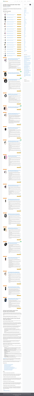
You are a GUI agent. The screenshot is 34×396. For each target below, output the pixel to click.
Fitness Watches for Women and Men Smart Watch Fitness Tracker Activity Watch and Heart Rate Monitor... (14, 107)
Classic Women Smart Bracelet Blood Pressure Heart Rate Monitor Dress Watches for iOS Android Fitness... (14, 170)
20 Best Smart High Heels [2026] (6, 390)
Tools (24, 48)
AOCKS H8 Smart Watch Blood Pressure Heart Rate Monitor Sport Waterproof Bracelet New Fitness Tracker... (14, 141)
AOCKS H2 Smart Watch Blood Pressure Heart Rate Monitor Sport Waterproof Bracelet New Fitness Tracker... (14, 185)
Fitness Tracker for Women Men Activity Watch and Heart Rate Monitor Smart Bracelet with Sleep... (14, 156)
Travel (24, 49)
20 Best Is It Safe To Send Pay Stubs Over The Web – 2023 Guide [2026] (27, 61)
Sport (24, 44)
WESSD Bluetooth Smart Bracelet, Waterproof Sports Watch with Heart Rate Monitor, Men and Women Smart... (14, 214)
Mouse (24, 39)
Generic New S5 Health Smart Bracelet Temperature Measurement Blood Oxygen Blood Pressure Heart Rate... (14, 287)
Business (25, 14)
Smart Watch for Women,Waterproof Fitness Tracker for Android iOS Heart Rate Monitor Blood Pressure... (14, 113)
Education (25, 21)
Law (24, 37)
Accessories (25, 9)
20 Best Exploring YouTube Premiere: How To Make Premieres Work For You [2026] (27, 73)
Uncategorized (25, 50)
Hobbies (25, 33)
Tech (24, 45)
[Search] (30, 4)
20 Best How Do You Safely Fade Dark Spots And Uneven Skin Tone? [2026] (27, 56)
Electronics (25, 22)
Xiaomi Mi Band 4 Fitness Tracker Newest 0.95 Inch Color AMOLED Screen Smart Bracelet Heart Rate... (14, 94)
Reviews (25, 42)
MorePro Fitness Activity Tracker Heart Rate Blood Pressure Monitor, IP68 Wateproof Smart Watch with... (14, 73)
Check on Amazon (19, 19)
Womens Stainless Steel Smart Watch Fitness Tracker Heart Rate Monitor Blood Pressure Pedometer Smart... (14, 199)
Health (24, 32)
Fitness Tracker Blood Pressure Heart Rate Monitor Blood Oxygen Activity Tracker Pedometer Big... (14, 79)
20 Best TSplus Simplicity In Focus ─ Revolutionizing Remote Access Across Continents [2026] (27, 71)
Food (24, 26)
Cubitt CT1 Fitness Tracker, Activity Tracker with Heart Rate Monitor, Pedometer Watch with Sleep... (14, 257)
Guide (24, 31)
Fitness (24, 25)
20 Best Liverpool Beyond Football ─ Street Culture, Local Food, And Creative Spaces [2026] (27, 59)
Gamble (25, 28)
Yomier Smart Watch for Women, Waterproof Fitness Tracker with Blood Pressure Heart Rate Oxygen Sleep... (14, 272)
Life (24, 38)
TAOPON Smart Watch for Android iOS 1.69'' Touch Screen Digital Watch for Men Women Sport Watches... (14, 228)
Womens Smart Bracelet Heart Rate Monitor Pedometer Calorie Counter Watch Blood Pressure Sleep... (14, 59)
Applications (25, 10)
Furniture (25, 27)
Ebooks (24, 20)
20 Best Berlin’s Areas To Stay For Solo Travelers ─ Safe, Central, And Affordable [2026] (27, 64)
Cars (24, 16)
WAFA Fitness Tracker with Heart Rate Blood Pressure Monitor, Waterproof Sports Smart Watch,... (14, 243)
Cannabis (25, 15)
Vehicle (24, 51)
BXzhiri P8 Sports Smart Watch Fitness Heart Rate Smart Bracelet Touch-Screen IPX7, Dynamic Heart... (14, 128)
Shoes (24, 43)
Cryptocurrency (25, 19)
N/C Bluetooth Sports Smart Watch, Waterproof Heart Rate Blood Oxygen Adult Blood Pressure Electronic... (14, 298)
